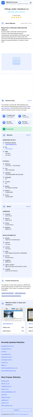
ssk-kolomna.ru (8, 324)
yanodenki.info (6, 354)
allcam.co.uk (5, 384)
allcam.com (5, 403)
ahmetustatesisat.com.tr (8, 392)
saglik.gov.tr (5, 400)
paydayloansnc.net (7, 346)
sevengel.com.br (6, 360)
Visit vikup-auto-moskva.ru (16, 12)
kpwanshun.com (6, 357)
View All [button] (29, 100)
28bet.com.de (5, 397)
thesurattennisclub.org (8, 371)
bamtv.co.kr (5, 389)
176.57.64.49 (8, 149)
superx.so (4, 362)
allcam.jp (4, 394)
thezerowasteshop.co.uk (9, 368)
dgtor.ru (3, 365)
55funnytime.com (6, 405)
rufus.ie (3, 351)
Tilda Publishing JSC (11, 144)
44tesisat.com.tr (6, 386)
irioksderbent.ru (6, 349)
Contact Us (16, 410)
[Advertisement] (16, 48)
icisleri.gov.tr (5, 381)
